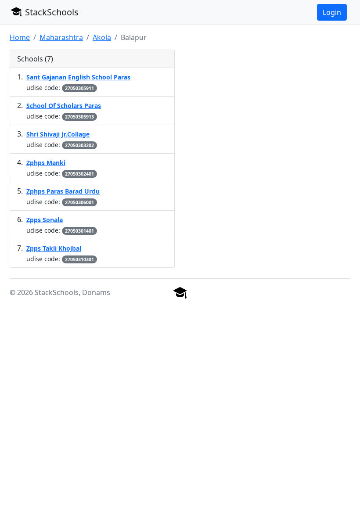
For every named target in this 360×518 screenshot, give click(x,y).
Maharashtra (61, 37)
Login (332, 12)
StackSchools (51, 12)
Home (20, 37)
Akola (102, 37)
